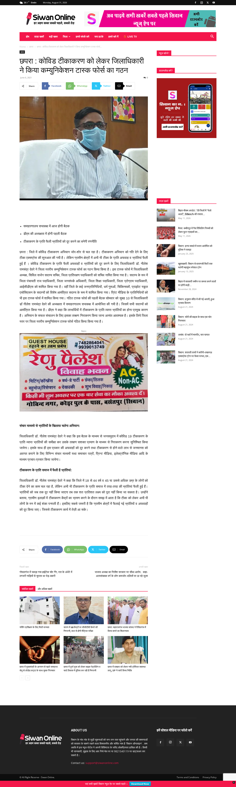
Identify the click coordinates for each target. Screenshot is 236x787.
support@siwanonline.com (102, 757)
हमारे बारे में (113, 36)
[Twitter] (207, 2)
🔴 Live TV (130, 36)
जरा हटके (98, 36)
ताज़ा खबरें (39, 36)
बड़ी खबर (53, 36)
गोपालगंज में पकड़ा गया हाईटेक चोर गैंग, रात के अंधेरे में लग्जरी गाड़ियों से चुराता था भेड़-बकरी (46, 568)
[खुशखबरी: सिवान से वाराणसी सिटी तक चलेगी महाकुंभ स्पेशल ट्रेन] (166, 268)
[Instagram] (201, 2)
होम (27, 36)
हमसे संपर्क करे (82, 36)
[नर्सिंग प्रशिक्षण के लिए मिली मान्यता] (40, 604)
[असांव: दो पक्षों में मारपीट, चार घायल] (166, 339)
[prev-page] (22, 672)
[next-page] (27, 672)
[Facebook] (195, 2)
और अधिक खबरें (45, 583)
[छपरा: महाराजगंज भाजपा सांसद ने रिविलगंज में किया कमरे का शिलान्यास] (128, 604)
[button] (212, 37)
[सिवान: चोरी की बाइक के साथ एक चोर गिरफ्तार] (166, 321)
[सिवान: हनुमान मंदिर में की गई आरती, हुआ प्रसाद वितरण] (166, 303)
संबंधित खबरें (27, 583)
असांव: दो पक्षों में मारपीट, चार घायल (193, 334)
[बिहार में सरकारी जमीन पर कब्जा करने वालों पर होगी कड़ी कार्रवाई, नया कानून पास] (166, 286)
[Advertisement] (84, 210)
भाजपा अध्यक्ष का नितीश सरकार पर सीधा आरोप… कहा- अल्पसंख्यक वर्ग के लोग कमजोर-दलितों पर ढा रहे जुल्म (121, 568)
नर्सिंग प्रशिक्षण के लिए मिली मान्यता (34, 621)
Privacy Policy (209, 771)
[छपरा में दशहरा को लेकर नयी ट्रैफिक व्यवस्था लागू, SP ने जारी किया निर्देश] (128, 644)
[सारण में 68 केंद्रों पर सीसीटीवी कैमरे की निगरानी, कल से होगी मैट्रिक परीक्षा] (84, 604)
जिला (65, 36)
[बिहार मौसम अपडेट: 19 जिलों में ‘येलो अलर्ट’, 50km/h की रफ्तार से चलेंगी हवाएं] (166, 215)
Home (23, 46)
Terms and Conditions (188, 771)
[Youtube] (213, 2)
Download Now (140, 783)
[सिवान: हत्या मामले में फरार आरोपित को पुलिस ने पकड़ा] (166, 250)
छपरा (31, 46)
